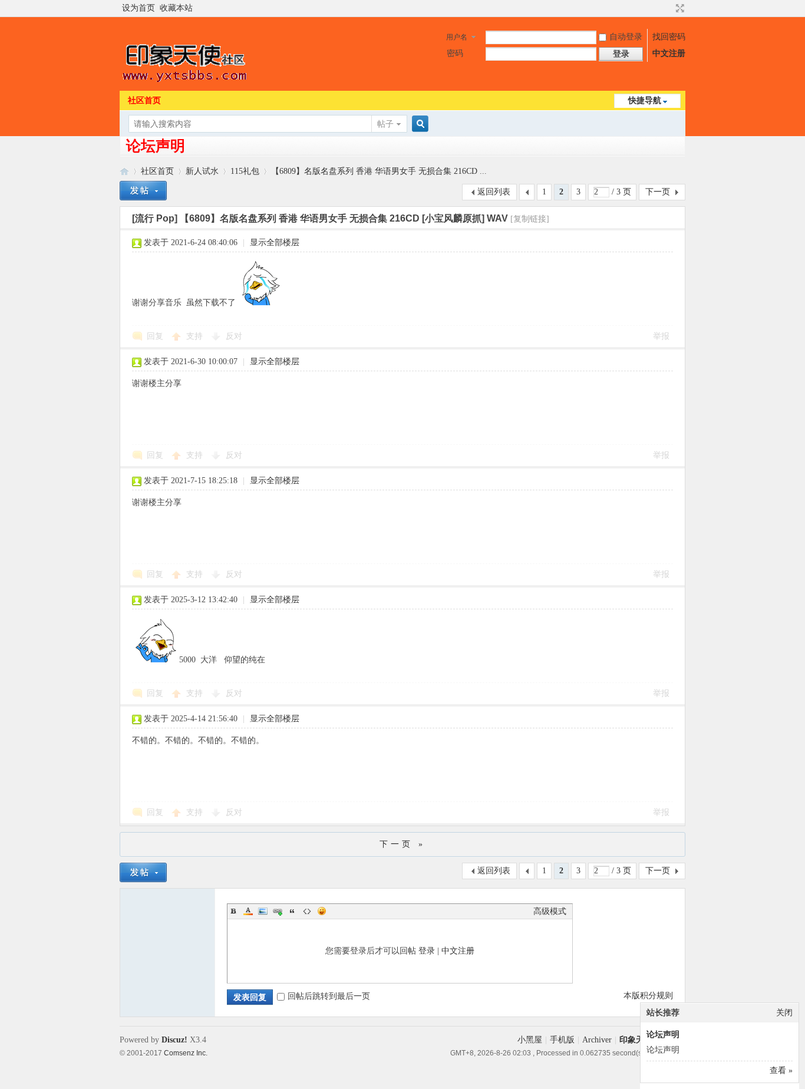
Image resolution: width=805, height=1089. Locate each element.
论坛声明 (155, 146)
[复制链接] (529, 218)
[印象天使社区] (186, 83)
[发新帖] (143, 190)
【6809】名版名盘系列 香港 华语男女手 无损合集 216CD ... (379, 171)
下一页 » (402, 844)
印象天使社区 (124, 171)
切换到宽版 (678, 8)
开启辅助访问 (669, 8)
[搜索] (418, 124)
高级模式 (549, 911)
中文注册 (668, 53)
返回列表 (493, 191)
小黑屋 (529, 1039)
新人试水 (202, 171)
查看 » (781, 1070)
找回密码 (668, 36)
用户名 (456, 37)
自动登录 (625, 36)
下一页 (657, 191)
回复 (155, 336)
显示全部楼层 (274, 242)
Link (277, 911)
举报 (661, 336)
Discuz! (174, 1039)
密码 (455, 53)
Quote (292, 911)
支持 (195, 336)
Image (263, 911)
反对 (234, 336)
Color (248, 911)
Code (307, 911)
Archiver (597, 1039)
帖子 (385, 124)
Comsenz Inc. (185, 1053)
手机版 (562, 1039)
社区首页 (144, 100)
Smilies (322, 911)
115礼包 (244, 171)
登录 (426, 950)
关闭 (784, 1012)
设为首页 (138, 8)
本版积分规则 (648, 995)
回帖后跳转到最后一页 (329, 996)
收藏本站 (176, 8)
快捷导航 (644, 100)
